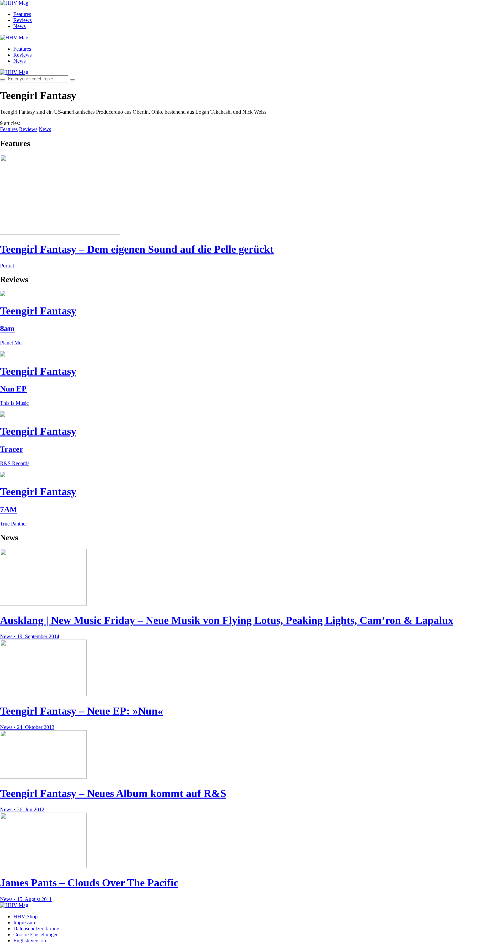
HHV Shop (25, 916)
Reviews (22, 20)
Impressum (24, 922)
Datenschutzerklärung (36, 928)
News (19, 26)
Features (22, 14)
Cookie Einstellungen (36, 934)
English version (29, 940)
